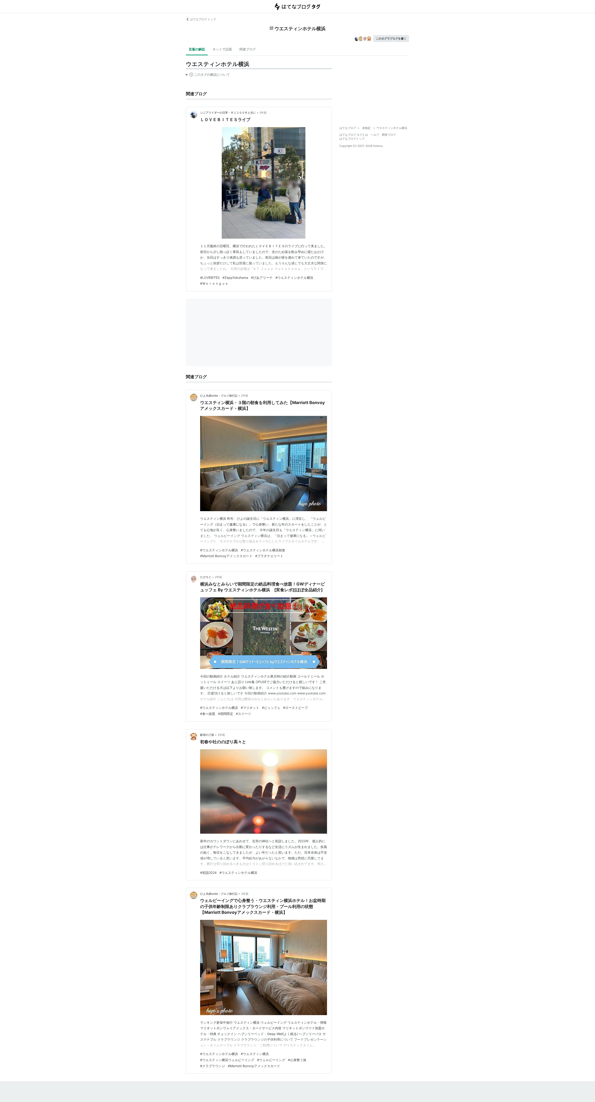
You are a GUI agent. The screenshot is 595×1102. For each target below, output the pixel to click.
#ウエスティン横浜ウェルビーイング (227, 1060)
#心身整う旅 (297, 1060)
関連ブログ (247, 49)
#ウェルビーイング (271, 1060)
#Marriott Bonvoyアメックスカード (226, 556)
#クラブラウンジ (212, 1066)
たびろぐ (205, 577)
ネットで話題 (222, 49)
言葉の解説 (197, 49)
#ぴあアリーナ (262, 278)
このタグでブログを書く (391, 38)
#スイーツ (243, 714)
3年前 (221, 735)
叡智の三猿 (207, 735)
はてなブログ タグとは (353, 134)
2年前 (263, 112)
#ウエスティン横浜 (255, 1054)
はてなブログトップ (351, 138)
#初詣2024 (208, 873)
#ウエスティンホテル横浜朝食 (263, 550)
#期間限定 (225, 714)
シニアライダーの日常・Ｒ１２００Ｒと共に (228, 112)
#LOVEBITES (210, 278)
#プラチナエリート (269, 556)
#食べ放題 (207, 714)
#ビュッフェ (271, 708)
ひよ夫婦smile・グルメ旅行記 (219, 395)
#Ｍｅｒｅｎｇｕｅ (214, 283)
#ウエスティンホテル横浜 (294, 278)
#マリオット (250, 708)
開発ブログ (389, 134)
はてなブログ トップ (203, 19)
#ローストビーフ (295, 708)
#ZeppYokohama (235, 278)
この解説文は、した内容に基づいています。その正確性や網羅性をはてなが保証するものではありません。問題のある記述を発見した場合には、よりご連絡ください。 (208, 75)
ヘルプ (375, 134)
